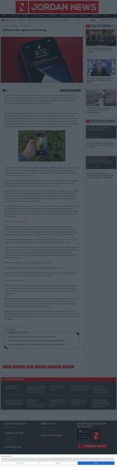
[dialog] (58, 460)
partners (8, 458)
